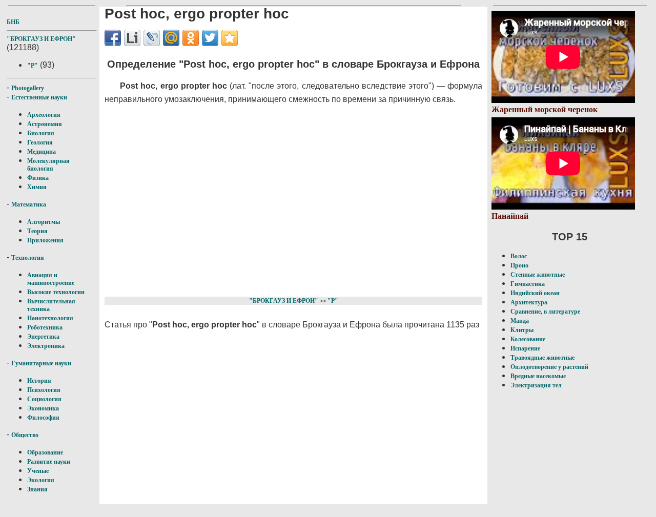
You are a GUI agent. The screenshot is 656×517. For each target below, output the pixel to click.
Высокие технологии (56, 292)
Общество (24, 435)
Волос (518, 256)
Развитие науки (48, 461)
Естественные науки (39, 97)
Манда (519, 320)
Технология (27, 257)
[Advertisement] (287, 199)
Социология (44, 399)
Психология (43, 390)
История (39, 380)
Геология (40, 142)
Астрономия (44, 124)
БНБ (13, 22)
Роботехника (45, 327)
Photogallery (27, 88)
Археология (43, 114)
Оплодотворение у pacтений (549, 366)
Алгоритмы (43, 221)
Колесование (527, 339)
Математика (28, 204)
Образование (45, 452)
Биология (40, 133)
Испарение (525, 348)
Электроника (46, 345)
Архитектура (528, 302)
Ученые (38, 470)
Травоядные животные (542, 357)
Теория (37, 231)
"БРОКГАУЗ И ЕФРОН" (41, 39)
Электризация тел (536, 385)
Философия (43, 417)
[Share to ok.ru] (190, 38)
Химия (37, 187)
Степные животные (537, 274)
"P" (32, 65)
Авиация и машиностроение (50, 279)
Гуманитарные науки (41, 363)
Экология (40, 480)
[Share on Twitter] (210, 38)
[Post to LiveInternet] (132, 38)
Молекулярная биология (48, 164)
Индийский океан (535, 293)
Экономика (43, 408)
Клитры (522, 330)
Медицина (41, 151)
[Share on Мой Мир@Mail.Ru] (171, 38)
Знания (37, 489)
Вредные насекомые (538, 376)
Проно (519, 265)
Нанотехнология (50, 318)
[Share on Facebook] (113, 38)
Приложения (45, 240)
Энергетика (43, 336)
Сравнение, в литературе (545, 311)
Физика (38, 177)
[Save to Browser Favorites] (229, 38)
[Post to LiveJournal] (152, 38)
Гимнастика (527, 283)
